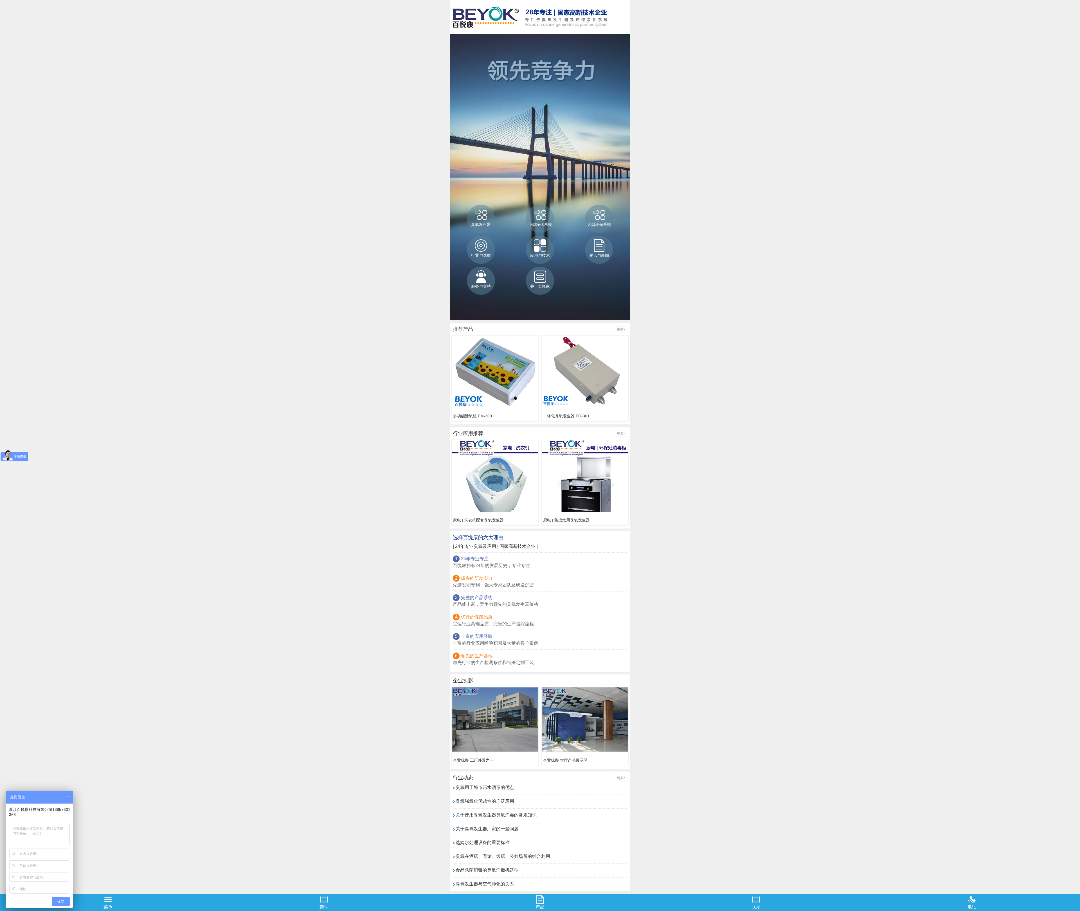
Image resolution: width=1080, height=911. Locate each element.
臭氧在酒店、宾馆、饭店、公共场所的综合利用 (503, 856)
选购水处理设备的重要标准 (483, 842)
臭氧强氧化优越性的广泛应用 (485, 801)
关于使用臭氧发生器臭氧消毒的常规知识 (496, 815)
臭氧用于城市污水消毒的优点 (485, 787)
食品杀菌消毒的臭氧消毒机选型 (487, 870)
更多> (621, 329)
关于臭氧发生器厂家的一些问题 (487, 828)
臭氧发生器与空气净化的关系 (485, 883)
